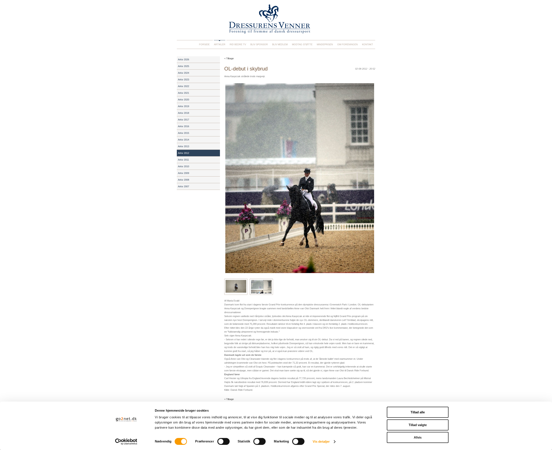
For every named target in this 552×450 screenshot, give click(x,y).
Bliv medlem (280, 44)
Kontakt (367, 44)
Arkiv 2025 (183, 66)
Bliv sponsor (259, 44)
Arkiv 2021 (183, 93)
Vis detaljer (321, 441)
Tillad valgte (418, 425)
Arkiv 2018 (183, 113)
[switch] (223, 441)
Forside (204, 44)
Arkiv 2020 (183, 99)
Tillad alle (418, 412)
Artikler (219, 44)
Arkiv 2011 (183, 159)
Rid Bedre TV (238, 44)
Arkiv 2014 (183, 139)
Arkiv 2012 (183, 153)
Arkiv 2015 (183, 133)
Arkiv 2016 (183, 126)
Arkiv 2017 (183, 119)
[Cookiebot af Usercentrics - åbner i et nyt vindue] (126, 441)
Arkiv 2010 (183, 166)
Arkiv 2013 (183, 146)
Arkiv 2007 (183, 186)
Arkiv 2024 (183, 73)
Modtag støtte (302, 44)
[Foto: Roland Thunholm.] (261, 287)
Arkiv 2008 (183, 179)
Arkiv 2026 (183, 59)
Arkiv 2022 (183, 86)
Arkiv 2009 (183, 173)
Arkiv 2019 (183, 106)
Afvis (418, 437)
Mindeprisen (325, 44)
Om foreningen (347, 44)
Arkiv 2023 (183, 79)
